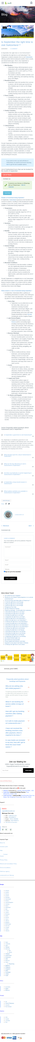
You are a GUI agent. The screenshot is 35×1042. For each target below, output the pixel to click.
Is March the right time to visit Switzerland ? (15, 620)
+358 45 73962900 (13, 819)
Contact (5, 854)
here (7, 164)
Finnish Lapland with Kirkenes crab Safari (15, 641)
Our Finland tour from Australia (12, 639)
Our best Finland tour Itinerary (12, 608)
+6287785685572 (14, 820)
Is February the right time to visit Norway (15, 628)
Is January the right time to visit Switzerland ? (16, 623)
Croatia (7, 910)
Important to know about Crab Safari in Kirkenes (16, 643)
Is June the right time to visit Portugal (14, 602)
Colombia (7, 1020)
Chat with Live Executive (11, 822)
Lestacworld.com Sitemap (7, 875)
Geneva (13, 322)
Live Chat (7, 193)
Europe (4, 27)
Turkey (7, 929)
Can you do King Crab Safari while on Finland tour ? (17, 600)
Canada (7, 1019)
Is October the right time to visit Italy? (14, 615)
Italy (6, 909)
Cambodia (7, 943)
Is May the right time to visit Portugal (14, 603)
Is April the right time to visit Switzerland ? (15, 618)
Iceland (7, 895)
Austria (7, 912)
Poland (7, 900)
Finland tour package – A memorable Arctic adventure (18, 610)
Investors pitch (4, 846)
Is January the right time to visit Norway (14, 629)
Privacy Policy (3, 860)
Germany (7, 904)
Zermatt (29, 314)
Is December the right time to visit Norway (15, 631)
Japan (6, 942)
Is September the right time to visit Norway (15, 636)
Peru (6, 1022)
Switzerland (29, 57)
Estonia (7, 917)
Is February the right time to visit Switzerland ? (16, 621)
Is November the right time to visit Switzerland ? (16, 626)
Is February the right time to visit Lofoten (15, 644)
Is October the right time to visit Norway (14, 634)
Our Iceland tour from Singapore (12, 595)
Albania (7, 920)
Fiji (6, 1001)
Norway (7, 894)
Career (2, 856)
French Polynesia (9, 1003)
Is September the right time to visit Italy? (15, 616)
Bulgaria (7, 922)
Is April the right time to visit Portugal (14, 605)
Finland (7, 890)
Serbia (6, 915)
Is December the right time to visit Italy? (14, 612)
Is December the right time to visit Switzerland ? (16, 625)
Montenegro (8, 924)
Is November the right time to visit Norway (15, 633)
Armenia (7, 930)
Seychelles (7, 987)
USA (6, 1017)
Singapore (7, 968)
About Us (2, 842)
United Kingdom (9, 902)
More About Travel (7, 593)
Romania (7, 914)
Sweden (7, 892)
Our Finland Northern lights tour (12, 638)
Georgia (7, 927)
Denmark (7, 897)
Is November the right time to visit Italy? (14, 613)
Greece (6, 919)
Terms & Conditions (5, 867)
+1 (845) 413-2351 (12, 815)
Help (1, 850)
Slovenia (7, 925)
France (6, 905)
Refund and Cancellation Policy (8, 863)
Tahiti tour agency (5, 871)
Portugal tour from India (10, 607)
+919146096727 (12, 817)
